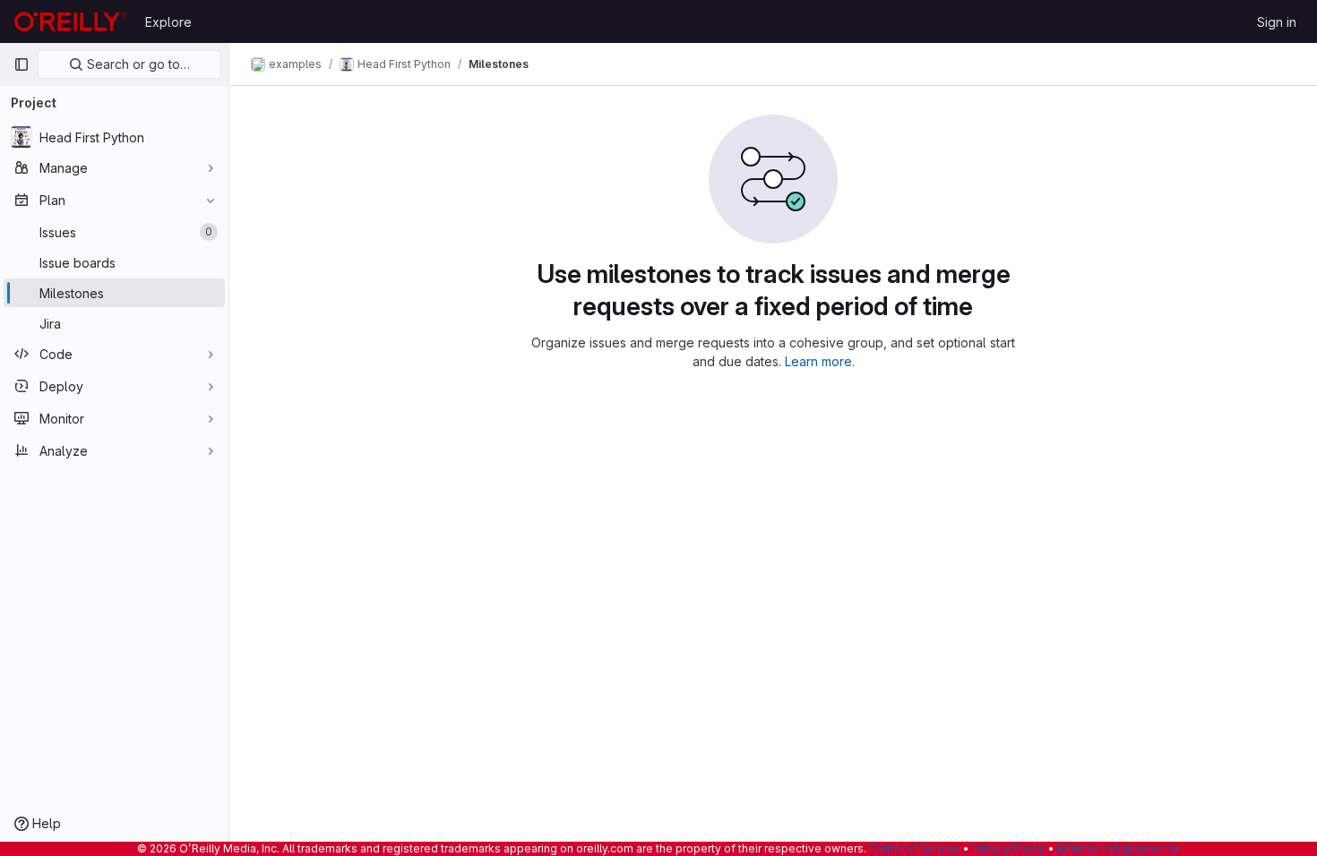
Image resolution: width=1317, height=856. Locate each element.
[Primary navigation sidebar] (21, 64)
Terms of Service (914, 848)
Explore (168, 22)
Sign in (1276, 22)
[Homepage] (70, 21)
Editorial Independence (1118, 848)
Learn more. (820, 361)
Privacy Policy (1009, 848)
